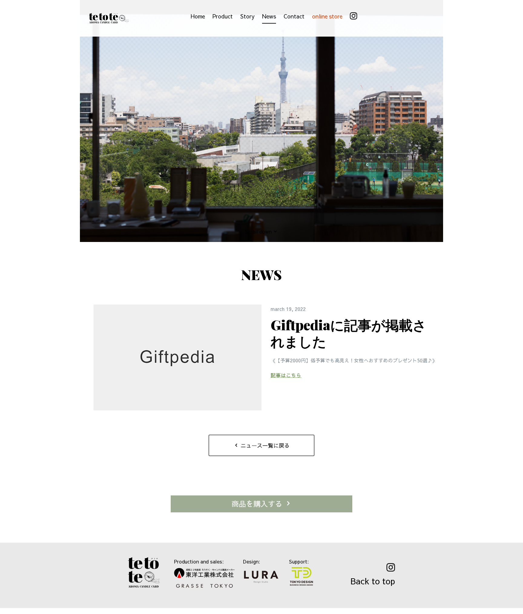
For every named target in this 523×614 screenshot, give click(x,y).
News (269, 16)
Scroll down (259, 231)
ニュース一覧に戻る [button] (264, 445)
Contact (294, 16)
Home (198, 16)
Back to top (372, 581)
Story (247, 16)
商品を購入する (258, 503)
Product (222, 16)
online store (327, 16)
